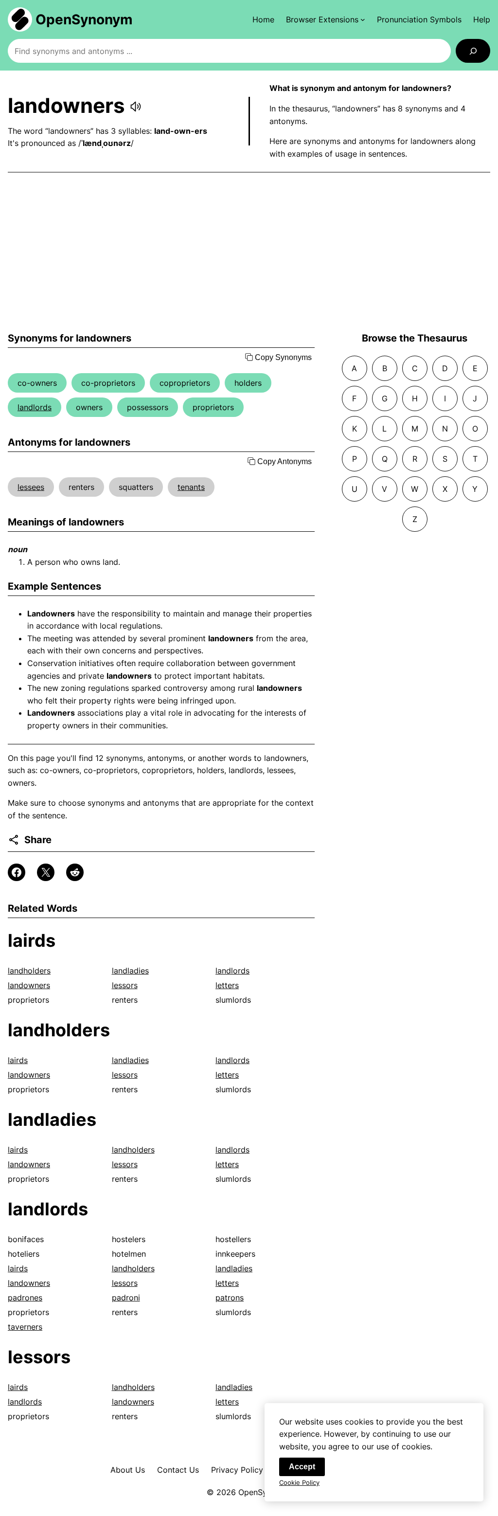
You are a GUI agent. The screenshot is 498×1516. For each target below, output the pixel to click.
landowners (29, 985)
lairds (31, 940)
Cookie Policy (299, 1482)
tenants (191, 487)
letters (227, 985)
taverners (25, 1327)
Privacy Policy (237, 1470)
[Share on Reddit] (75, 872)
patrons (229, 1297)
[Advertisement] (249, 252)
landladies (130, 970)
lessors (125, 985)
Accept (302, 1466)
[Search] (473, 51)
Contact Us (178, 1470)
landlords (35, 407)
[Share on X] (45, 872)
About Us (127, 1470)
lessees (31, 487)
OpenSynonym (84, 19)
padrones (25, 1297)
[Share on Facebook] (16, 872)
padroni (126, 1297)
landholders (29, 970)
